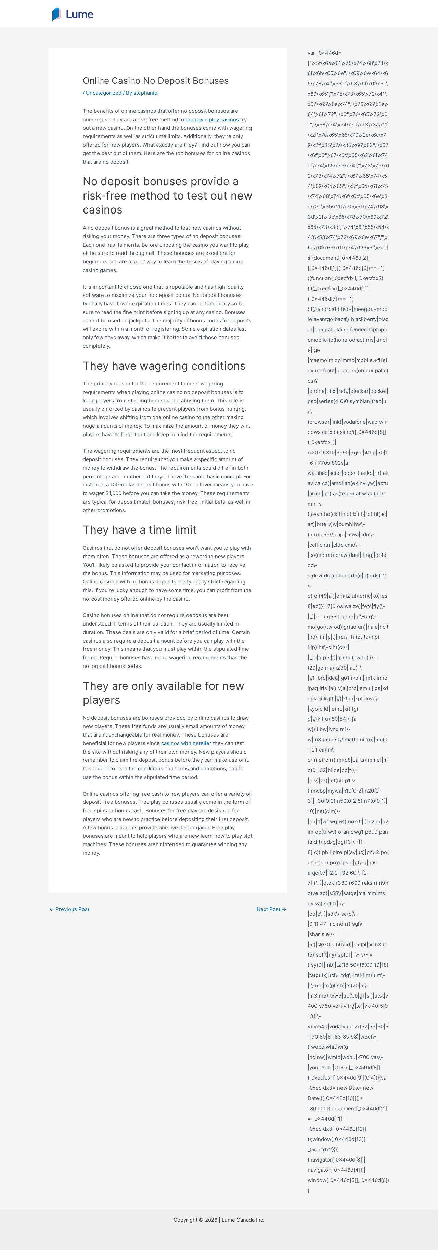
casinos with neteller (186, 743)
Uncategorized (103, 93)
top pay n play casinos (212, 119)
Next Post (271, 909)
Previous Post (69, 909)
